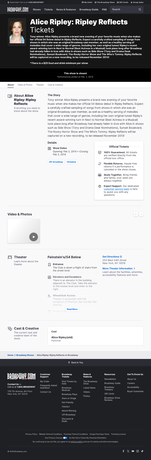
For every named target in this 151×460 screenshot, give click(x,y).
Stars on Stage (69, 398)
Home (10, 355)
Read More (72, 309)
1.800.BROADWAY (27, 2)
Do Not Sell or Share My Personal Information (87, 438)
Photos (86, 396)
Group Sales (138, 2)
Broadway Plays (69, 394)
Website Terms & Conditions (50, 434)
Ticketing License (118, 434)
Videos (86, 392)
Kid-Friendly (67, 402)
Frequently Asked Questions (48, 386)
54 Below (71, 162)
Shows (37, 9)
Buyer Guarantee (135, 391)
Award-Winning (69, 410)
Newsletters (110, 379)
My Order (88, 2)
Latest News (89, 387)
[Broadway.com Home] (18, 9)
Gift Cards (123, 2)
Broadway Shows (25, 355)
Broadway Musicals (67, 388)
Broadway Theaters (109, 388)
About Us (131, 379)
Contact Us (13, 384)
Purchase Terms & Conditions (76, 434)
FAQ (104, 9)
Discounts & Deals (67, 419)
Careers (131, 383)
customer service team (116, 188)
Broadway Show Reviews (112, 398)
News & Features (66, 9)
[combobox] (126, 9)
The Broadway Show (106, 2)
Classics (66, 406)
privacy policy (77, 442)
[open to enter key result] (139, 9)
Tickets (48, 9)
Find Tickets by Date (69, 382)
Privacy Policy (31, 434)
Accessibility (133, 387)
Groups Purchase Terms (99, 434)
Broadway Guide (89, 9)
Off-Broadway (56, 162)
